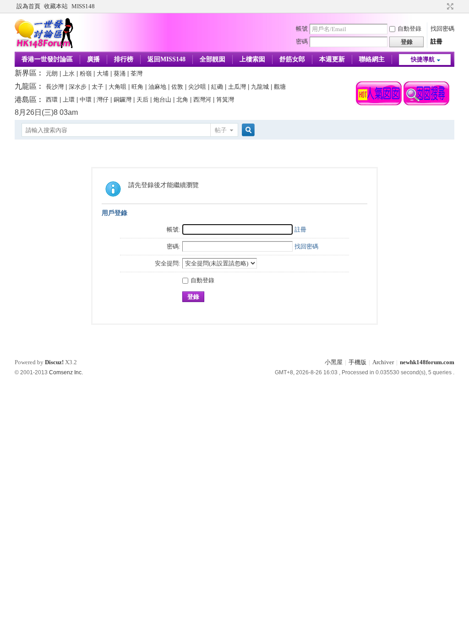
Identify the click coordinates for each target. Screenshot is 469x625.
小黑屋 (334, 362)
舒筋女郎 (292, 59)
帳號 (302, 28)
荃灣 (136, 73)
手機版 (357, 362)
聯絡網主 (372, 59)
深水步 (78, 86)
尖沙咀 (197, 86)
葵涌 (119, 73)
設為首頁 (28, 6)
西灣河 (202, 99)
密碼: (173, 246)
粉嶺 (86, 73)
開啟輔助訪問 (441, 6)
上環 (69, 99)
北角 (182, 99)
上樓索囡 (252, 59)
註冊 (436, 41)
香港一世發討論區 (47, 59)
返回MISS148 (166, 59)
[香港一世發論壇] (44, 46)
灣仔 (103, 99)
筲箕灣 (225, 99)
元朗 (52, 73)
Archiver (383, 362)
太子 (98, 86)
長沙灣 (55, 86)
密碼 (302, 41)
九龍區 (26, 86)
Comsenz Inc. (66, 372)
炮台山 (162, 99)
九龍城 (260, 86)
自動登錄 (409, 28)
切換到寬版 (449, 6)
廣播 (93, 59)
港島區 (26, 99)
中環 (86, 99)
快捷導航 (423, 59)
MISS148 (83, 6)
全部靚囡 (212, 59)
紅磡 (217, 86)
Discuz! (54, 362)
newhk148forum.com (427, 362)
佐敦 (177, 86)
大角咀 (117, 86)
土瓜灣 (237, 86)
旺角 (137, 86)
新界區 (26, 73)
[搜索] (247, 130)
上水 (69, 73)
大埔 (103, 73)
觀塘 (280, 86)
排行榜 (123, 59)
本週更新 (332, 59)
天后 (142, 99)
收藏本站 (56, 6)
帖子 (221, 130)
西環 (52, 99)
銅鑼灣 (122, 99)
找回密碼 (442, 28)
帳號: (173, 229)
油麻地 (157, 86)
